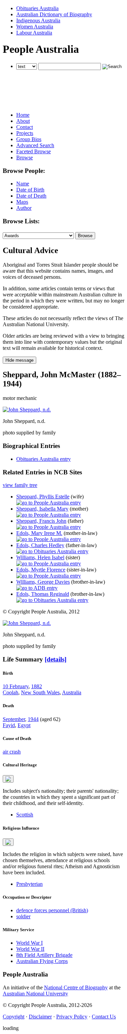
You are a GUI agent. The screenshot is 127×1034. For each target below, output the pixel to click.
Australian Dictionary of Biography (54, 14)
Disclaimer (40, 1016)
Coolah (10, 692)
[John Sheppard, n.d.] (27, 409)
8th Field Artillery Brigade (44, 955)
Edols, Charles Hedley (40, 545)
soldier (23, 916)
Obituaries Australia (37, 8)
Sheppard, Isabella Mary (42, 509)
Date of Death (31, 196)
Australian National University (35, 993)
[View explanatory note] (8, 779)
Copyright (13, 1016)
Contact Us (104, 1016)
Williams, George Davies (43, 582)
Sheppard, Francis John (41, 521)
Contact (24, 127)
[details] (55, 659)
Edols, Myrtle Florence (40, 569)
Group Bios (28, 139)
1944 (33, 719)
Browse (24, 157)
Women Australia (34, 26)
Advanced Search (35, 145)
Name (22, 183)
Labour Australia (34, 33)
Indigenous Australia (38, 20)
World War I (29, 943)
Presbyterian (29, 884)
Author (23, 208)
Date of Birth (30, 190)
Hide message (19, 360)
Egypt (24, 725)
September (14, 719)
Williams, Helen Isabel (40, 557)
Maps (22, 202)
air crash (12, 752)
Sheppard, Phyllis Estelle (42, 496)
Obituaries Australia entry (43, 459)
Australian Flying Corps (42, 961)
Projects (24, 133)
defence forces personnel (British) (52, 910)
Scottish (24, 814)
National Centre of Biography (76, 987)
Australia (71, 692)
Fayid (9, 725)
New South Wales (40, 692)
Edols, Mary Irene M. (39, 533)
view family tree (20, 485)
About (23, 121)
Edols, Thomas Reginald (42, 594)
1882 (36, 686)
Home (22, 115)
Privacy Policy (71, 1016)
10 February (15, 686)
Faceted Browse (33, 151)
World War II (30, 949)
